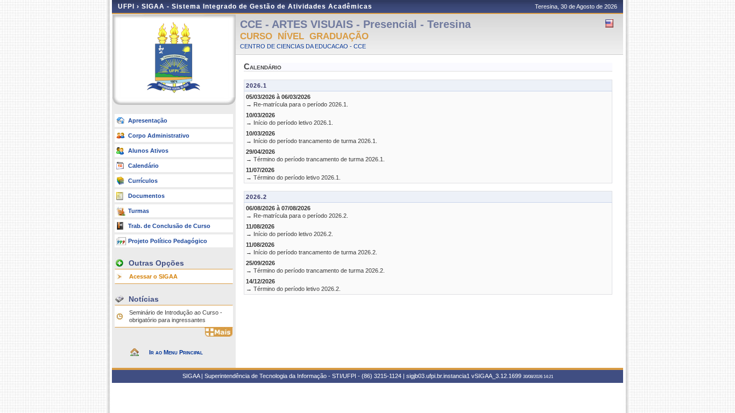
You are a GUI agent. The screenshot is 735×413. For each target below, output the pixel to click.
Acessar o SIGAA (153, 276)
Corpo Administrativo (158, 135)
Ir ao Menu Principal (176, 352)
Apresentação (147, 120)
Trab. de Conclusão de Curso (169, 226)
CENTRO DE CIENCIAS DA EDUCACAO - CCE (303, 46)
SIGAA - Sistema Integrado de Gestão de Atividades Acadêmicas (257, 6)
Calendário (143, 165)
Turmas (138, 211)
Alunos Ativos (148, 150)
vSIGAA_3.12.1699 (496, 376)
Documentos (146, 196)
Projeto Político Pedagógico (167, 241)
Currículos (143, 180)
